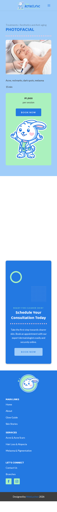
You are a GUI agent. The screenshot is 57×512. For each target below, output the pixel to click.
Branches (11, 474)
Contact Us (11, 467)
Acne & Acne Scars (15, 437)
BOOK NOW (28, 112)
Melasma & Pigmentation (19, 450)
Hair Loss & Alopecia (16, 444)
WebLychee (32, 496)
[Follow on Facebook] (9, 481)
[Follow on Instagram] (17, 481)
